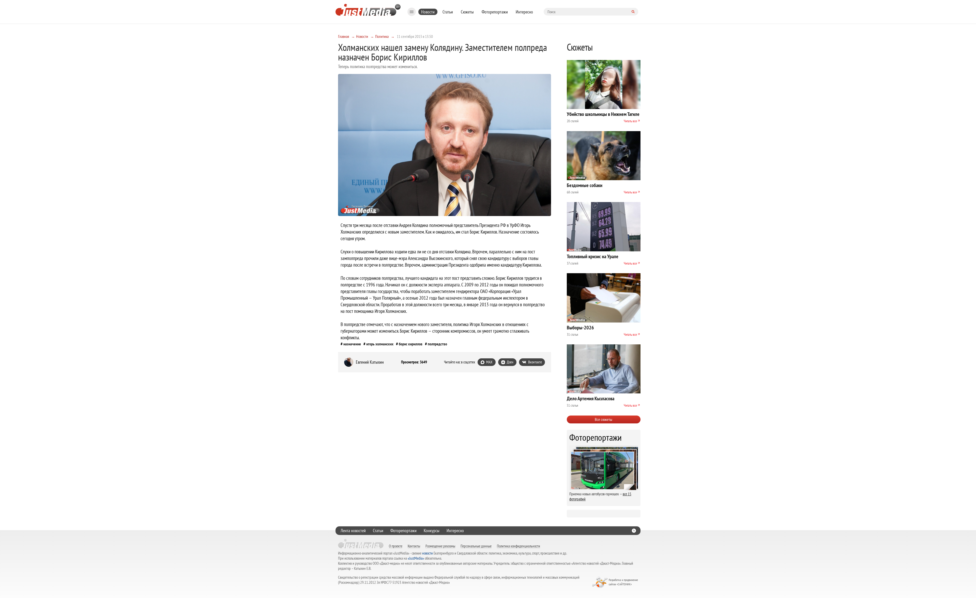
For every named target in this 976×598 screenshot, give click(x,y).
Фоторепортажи (495, 12)
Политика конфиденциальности (518, 546)
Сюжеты (467, 12)
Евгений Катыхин (370, 362)
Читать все (630, 121)
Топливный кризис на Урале (592, 256)
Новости (428, 12)
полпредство (437, 343)
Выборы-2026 (580, 327)
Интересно (524, 12)
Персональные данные (476, 546)
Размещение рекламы (440, 546)
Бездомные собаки (584, 185)
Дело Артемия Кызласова (590, 398)
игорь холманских (379, 343)
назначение (352, 343)
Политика (382, 36)
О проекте (395, 546)
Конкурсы (431, 530)
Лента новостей (353, 530)
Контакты (414, 546)
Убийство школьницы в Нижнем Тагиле (603, 114)
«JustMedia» (416, 558)
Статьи (448, 12)
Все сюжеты (603, 419)
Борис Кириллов (410, 343)
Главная (343, 36)
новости (427, 553)
